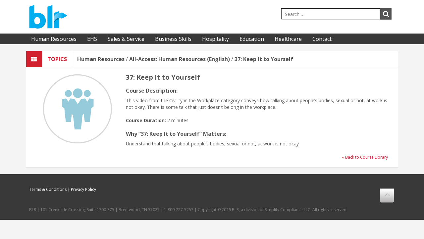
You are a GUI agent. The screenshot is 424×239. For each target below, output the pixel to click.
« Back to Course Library (365, 157)
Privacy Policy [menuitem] (83, 190)
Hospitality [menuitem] (215, 38)
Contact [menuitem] (322, 38)
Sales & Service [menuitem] (126, 38)
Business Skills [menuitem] (173, 38)
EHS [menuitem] (92, 38)
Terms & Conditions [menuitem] (48, 190)
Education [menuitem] (251, 38)
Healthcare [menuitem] (288, 38)
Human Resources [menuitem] (54, 38)
